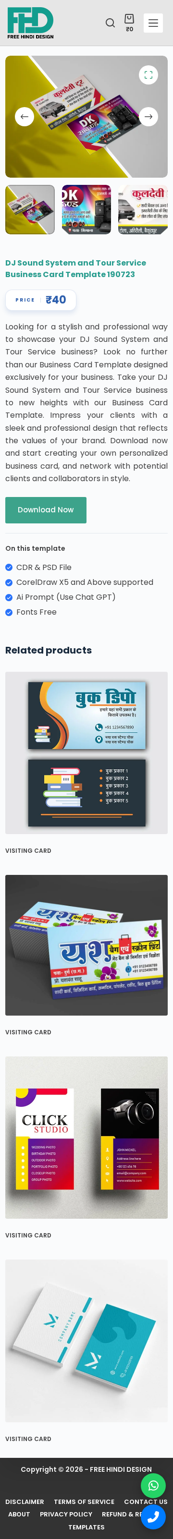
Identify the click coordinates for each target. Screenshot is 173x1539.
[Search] (110, 22)
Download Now (46, 510)
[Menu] (153, 23)
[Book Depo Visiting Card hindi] (86, 753)
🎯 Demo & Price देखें (77, 1510)
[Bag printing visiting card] (86, 945)
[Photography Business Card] (86, 1137)
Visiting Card (28, 851)
